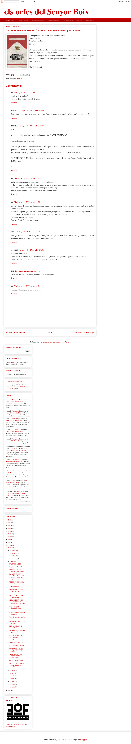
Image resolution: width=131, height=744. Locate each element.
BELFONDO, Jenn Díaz (16, 642)
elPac (14, 471)
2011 (9, 548)
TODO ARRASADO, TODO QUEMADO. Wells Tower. (16, 656)
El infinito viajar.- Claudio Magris (17, 631)
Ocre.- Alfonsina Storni (16, 660)
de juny (12, 673)
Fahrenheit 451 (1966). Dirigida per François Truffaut (16, 649)
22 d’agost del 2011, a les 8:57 (26, 92)
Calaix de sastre (23, 20)
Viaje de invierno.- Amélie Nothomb (17, 618)
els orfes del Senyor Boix (46, 11)
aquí (24, 374)
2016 (9, 534)
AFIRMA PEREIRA (15, 586)
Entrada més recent (15, 332)
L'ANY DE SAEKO (15, 564)
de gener (12, 687)
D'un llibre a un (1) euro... (17, 645)
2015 (9, 537)
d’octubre (13, 556)
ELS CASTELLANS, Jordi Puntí (15, 627)
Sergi (13, 448)
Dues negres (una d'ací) (16, 635)
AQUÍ (12, 362)
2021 (9, 520)
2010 (9, 690)
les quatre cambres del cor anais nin (16, 449)
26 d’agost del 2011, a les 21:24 (27, 286)
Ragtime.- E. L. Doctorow (17, 567)
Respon (14, 102)
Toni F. (20, 78)
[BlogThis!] (23, 75)
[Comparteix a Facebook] (27, 75)
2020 (9, 523)
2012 (9, 545)
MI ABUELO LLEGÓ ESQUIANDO (16, 596)
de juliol (12, 670)
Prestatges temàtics (53, 20)
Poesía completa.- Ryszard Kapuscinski (17, 613)
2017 (9, 531)
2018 (9, 528)
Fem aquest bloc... (68, 20)
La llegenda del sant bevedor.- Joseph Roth (16, 570)
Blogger (83, 739)
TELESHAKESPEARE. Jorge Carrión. (16, 583)
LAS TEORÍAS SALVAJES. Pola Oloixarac (15, 608)
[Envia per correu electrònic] (21, 75)
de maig (12, 676)
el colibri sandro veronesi (16, 472)
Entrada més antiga (84, 332)
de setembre (13, 559)
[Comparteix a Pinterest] (29, 75)
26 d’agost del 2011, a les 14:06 (30, 249)
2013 (9, 542)
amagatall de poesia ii (12, 441)
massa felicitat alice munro (14, 402)
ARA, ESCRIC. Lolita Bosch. (16, 639)
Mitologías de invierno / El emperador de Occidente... (17, 591)
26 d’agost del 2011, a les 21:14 (28, 270)
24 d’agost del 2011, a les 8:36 (26, 178)
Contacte (79, 20)
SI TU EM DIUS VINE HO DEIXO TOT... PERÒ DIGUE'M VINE (17, 601)
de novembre (14, 553)
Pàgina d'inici (10, 20)
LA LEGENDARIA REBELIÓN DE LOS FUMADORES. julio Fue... (16, 576)
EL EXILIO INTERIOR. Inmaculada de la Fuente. (16, 665)
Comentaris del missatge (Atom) (56, 341)
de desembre (13, 550)
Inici (50, 332)
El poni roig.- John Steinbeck (14, 622)
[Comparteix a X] (25, 75)
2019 (9, 526)
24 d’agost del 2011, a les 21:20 (27, 202)
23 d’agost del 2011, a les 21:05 (30, 125)
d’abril (12, 679)
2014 (9, 539)
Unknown (15, 418)
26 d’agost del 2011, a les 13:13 (29, 231)
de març (12, 681)
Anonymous (15, 400)
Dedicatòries (90, 20)
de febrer (12, 684)
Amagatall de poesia (38, 20)
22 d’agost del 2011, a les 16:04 (30, 110)
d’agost (12, 561)
